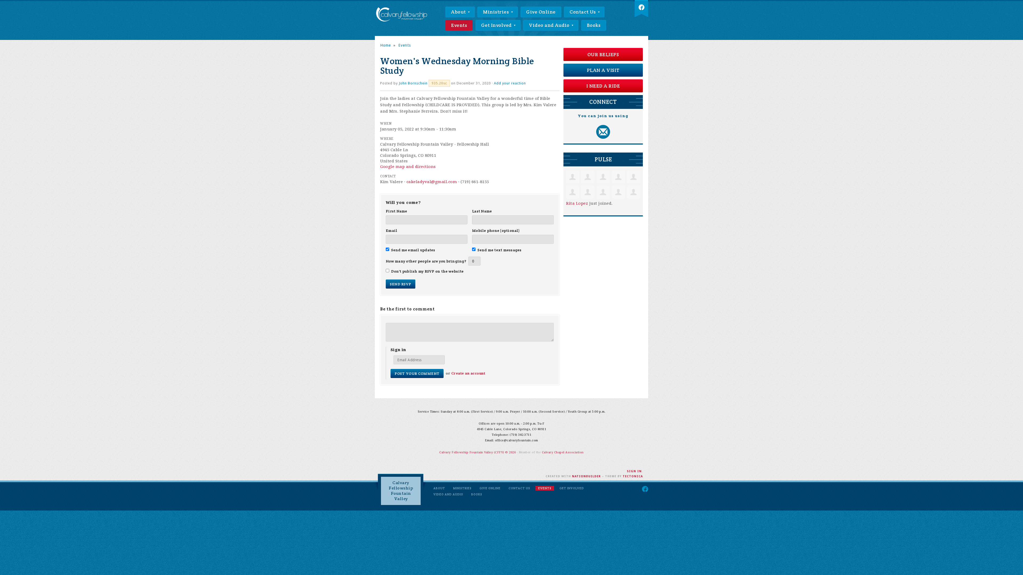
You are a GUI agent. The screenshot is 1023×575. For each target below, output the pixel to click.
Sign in (634, 471)
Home (385, 45)
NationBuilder (586, 476)
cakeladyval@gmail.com (432, 181)
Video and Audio (550, 25)
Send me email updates (413, 250)
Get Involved (497, 25)
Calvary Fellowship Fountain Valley (401, 491)
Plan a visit (603, 70)
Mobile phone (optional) (496, 230)
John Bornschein (413, 83)
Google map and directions (408, 166)
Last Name (482, 211)
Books (594, 25)
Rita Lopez (577, 203)
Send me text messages (499, 250)
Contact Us (583, 12)
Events (459, 25)
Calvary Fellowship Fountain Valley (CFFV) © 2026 (478, 452)
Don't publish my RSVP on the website (427, 271)
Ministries (496, 12)
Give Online (541, 12)
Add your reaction (510, 83)
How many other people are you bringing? (426, 261)
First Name (396, 211)
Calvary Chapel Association (563, 452)
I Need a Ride (603, 86)
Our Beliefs (603, 54)
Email (391, 230)
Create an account (468, 373)
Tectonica (633, 476)
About (459, 12)
